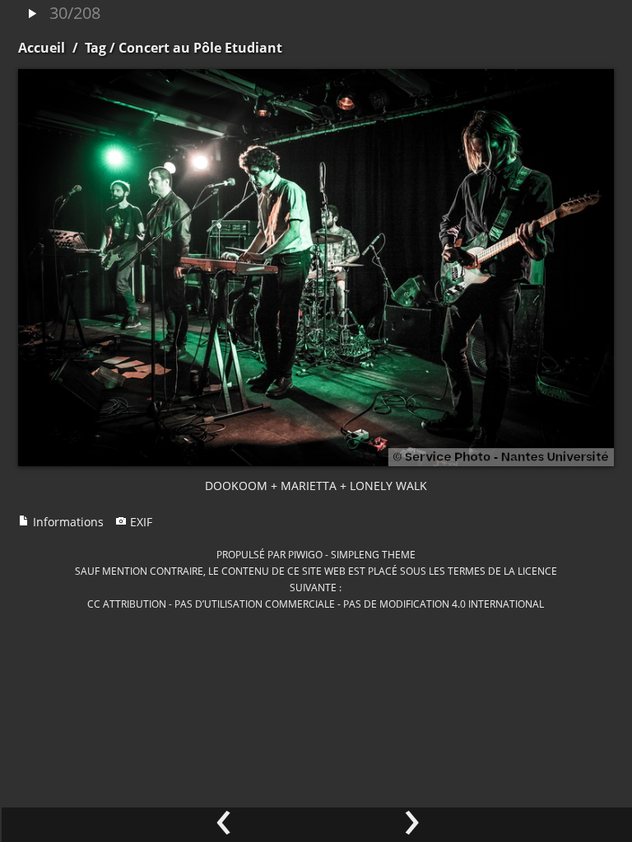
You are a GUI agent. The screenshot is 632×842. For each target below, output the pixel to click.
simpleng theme (373, 554)
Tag (95, 48)
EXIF (139, 522)
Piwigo (305, 554)
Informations (67, 522)
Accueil (41, 48)
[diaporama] (32, 14)
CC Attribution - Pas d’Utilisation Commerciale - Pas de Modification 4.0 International (315, 603)
